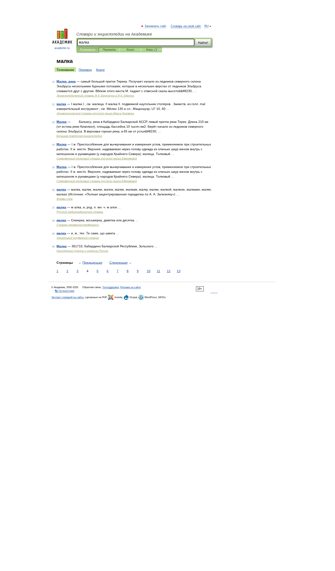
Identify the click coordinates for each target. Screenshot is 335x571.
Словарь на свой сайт (186, 26)
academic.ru (62, 48)
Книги (130, 49)
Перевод (85, 70)
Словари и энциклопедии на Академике (114, 34)
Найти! (203, 42)
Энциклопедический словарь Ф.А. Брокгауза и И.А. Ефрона (95, 95)
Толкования (87, 49)
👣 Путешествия (64, 290)
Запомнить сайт (155, 26)
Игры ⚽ (151, 49)
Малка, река (66, 81)
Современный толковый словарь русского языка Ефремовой (97, 158)
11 (158, 271)
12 (168, 271)
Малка (62, 122)
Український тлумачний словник (78, 238)
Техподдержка (110, 287)
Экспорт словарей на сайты (67, 297)
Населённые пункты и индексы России (82, 251)
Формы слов (64, 199)
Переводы (109, 49)
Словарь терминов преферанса (78, 225)
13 (178, 271)
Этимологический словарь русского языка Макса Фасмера (95, 113)
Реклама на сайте (130, 287)
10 (148, 271)
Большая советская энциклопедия (79, 136)
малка (61, 104)
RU (206, 26)
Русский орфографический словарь (80, 212)
